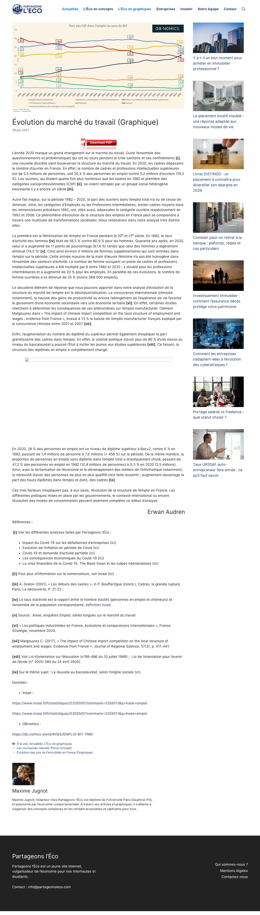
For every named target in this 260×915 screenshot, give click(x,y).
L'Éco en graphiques (58, 743)
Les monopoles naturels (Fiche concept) (44, 748)
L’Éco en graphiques (134, 9)
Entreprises (165, 9)
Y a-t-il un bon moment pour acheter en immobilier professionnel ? (217, 63)
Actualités (70, 9)
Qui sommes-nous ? (231, 864)
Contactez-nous (235, 877)
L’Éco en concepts (98, 9)
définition (98, 605)
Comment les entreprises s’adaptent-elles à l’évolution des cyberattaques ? (217, 359)
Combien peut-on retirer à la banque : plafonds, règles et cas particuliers (217, 243)
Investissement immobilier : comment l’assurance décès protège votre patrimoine (216, 301)
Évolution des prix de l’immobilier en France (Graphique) (55, 752)
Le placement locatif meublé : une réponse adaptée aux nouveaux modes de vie (218, 121)
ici (113, 543)
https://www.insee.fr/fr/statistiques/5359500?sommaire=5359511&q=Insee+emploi (79, 703)
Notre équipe (208, 9)
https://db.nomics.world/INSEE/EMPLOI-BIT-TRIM (52, 734)
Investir (186, 9)
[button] (243, 9)
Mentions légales (234, 871)
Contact (230, 9)
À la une (22, 743)
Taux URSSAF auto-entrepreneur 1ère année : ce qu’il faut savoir (217, 470)
